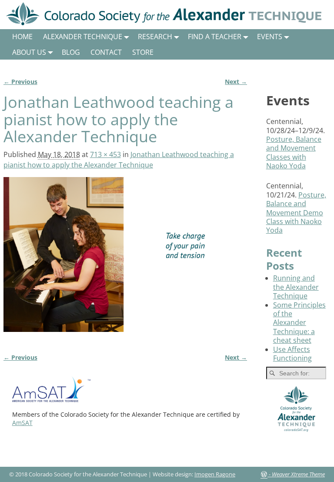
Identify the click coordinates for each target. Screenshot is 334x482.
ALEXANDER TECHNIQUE (82, 36)
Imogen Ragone (214, 474)
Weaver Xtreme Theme (298, 474)
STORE (143, 52)
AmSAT (22, 422)
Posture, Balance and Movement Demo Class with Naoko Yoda (296, 212)
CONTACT (106, 52)
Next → (236, 81)
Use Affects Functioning (292, 354)
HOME (22, 36)
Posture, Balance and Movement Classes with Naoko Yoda (293, 152)
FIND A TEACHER (214, 36)
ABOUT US (29, 52)
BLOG (71, 52)
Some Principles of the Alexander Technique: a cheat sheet (299, 322)
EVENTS (269, 36)
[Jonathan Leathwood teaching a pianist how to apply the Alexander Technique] (125, 259)
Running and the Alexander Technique (296, 287)
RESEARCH (155, 36)
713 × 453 (105, 154)
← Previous (20, 81)
